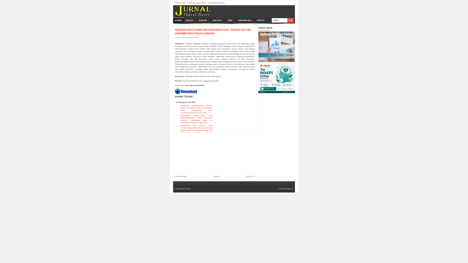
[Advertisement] (236, 136)
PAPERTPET (261, 20)
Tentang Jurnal (180, 3)
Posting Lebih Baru (181, 176)
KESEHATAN (203, 20)
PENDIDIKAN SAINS (244, 20)
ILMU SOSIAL (217, 20)
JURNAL (179, 20)
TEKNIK (230, 20)
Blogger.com (289, 188)
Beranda (216, 176)
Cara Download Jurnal (216, 3)
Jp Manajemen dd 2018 (191, 37)
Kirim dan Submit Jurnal (197, 3)
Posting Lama (250, 176)
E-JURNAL (187, 188)
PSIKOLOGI (189, 20)
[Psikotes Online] (276, 61)
